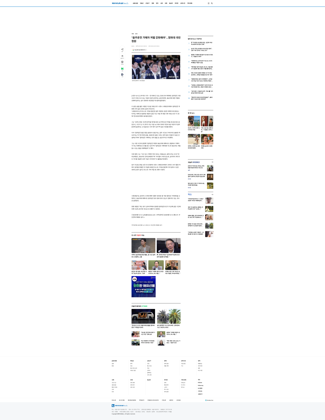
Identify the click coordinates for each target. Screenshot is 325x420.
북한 (199, 368)
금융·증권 (135, 3)
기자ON (200, 391)
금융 (113, 363)
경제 (153, 3)
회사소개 (114, 400)
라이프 (176, 3)
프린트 (122, 64)
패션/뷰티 (166, 385)
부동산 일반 (133, 370)
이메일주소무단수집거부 (153, 400)
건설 (131, 366)
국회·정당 (200, 366)
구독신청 (164, 400)
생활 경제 (166, 366)
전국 (136, 34)
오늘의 (194, 162)
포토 (199, 379)
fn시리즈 (183, 385)
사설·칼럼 (183, 363)
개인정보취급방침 (132, 400)
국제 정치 (132, 385)
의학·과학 (149, 375)
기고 (182, 366)
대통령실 (200, 363)
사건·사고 (114, 382)
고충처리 (171, 400)
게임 (148, 368)
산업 (148, 363)
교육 (113, 389)
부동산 (142, 3)
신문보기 (200, 394)
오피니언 (182, 3)
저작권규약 (141, 400)
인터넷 (148, 370)
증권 (113, 366)
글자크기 (122, 58)
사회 (161, 3)
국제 (166, 3)
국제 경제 (132, 382)
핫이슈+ (183, 387)
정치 (157, 3)
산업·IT (148, 3)
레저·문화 (166, 391)
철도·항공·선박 (133, 368)
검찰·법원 (114, 385)
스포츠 (165, 387)
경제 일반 (166, 363)
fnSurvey (200, 385)
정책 (131, 363)
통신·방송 (149, 366)
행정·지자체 (114, 387)
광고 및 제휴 (122, 400)
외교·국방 (200, 370)
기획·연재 (189, 3)
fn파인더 (183, 382)
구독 (122, 71)
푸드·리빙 (166, 389)
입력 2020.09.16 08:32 (141, 46)
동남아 (171, 3)
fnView (200, 382)
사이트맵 (178, 400)
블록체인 (149, 372)
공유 (122, 51)
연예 (165, 382)
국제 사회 (132, 387)
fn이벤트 (200, 388)
